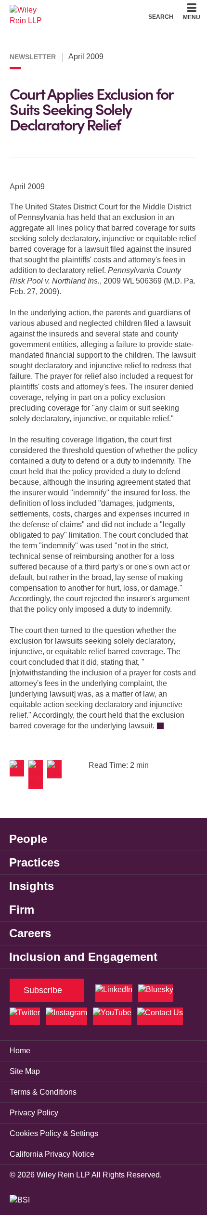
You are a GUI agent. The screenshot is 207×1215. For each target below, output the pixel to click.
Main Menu (77, 10)
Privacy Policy (34, 1113)
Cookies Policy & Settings (54, 1133)
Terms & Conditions (43, 1092)
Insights (31, 885)
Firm (21, 909)
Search (160, 16)
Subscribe (43, 990)
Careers (30, 933)
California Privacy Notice (52, 1154)
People (28, 838)
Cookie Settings (69, 10)
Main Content (73, 10)
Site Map (25, 1071)
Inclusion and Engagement (83, 956)
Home (20, 1051)
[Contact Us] (160, 1016)
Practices (34, 862)
